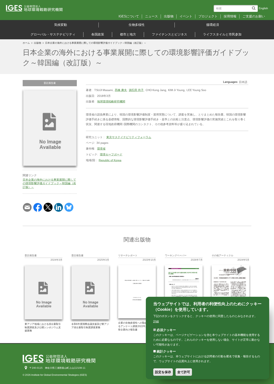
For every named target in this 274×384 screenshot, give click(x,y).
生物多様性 (137, 24)
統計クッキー (166, 351)
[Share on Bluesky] (68, 207)
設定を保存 (163, 372)
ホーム (26, 43)
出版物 (169, 16)
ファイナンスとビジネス (169, 34)
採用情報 (230, 16)
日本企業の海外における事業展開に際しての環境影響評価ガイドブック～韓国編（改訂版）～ (49, 183)
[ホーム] (38, 9)
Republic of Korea (110, 160)
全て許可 (183, 372)
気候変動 (60, 24)
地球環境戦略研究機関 (111, 101)
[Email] (27, 207)
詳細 (156, 321)
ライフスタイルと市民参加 (222, 34)
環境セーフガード (111, 154)
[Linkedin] (58, 207)
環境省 (101, 148)
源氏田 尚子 (136, 90)
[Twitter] (48, 207)
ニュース (151, 16)
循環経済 (212, 24)
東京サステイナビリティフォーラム (128, 137)
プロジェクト (208, 16)
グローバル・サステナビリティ (52, 34)
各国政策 (97, 34)
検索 (254, 6)
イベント (186, 16)
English (263, 8)
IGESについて (129, 16)
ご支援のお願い (254, 16)
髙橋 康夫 (121, 90)
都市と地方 (128, 34)
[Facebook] (37, 207)
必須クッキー (166, 330)
